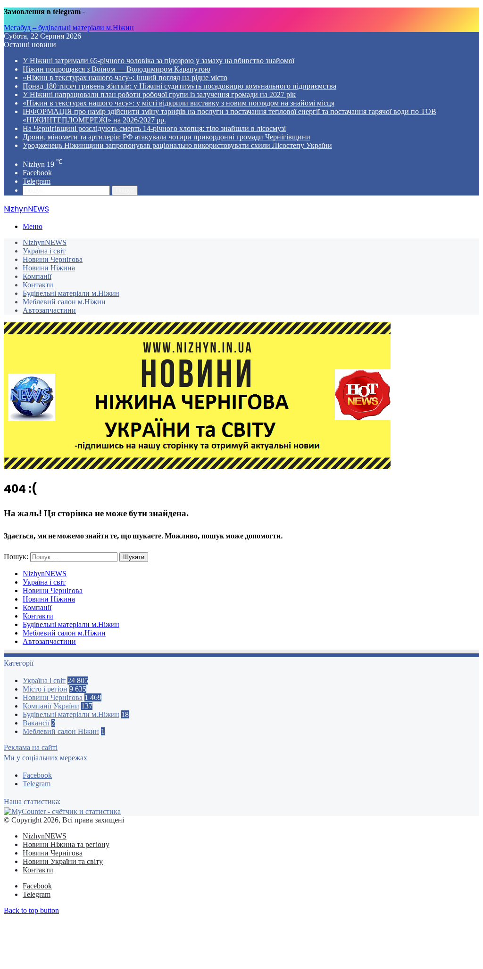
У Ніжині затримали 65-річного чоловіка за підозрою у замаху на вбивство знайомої (158, 61)
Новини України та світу (63, 861)
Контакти (38, 285)
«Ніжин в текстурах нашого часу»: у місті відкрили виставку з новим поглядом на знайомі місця (178, 103)
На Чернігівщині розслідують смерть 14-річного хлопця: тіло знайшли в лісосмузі (154, 128)
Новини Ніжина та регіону (66, 844)
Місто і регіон (45, 689)
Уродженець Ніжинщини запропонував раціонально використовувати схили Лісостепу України (177, 145)
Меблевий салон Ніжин (61, 731)
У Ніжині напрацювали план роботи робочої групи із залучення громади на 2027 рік (159, 94)
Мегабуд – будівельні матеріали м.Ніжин (69, 28)
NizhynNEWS (45, 242)
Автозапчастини (49, 310)
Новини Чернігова (53, 259)
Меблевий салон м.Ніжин (64, 302)
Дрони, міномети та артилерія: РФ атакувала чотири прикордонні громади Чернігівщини (166, 137)
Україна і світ (44, 251)
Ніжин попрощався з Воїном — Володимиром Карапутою (116, 69)
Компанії (37, 276)
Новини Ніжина (49, 268)
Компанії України (51, 706)
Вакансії (36, 723)
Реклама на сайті (31, 747)
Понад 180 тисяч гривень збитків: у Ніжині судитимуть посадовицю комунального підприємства (179, 86)
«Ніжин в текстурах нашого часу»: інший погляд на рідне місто (125, 77)
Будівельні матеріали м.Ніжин (71, 293)
